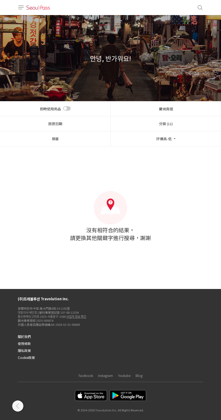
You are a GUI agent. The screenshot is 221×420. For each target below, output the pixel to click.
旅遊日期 (55, 123)
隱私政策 (24, 350)
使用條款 (24, 343)
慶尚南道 (166, 108)
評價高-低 (164, 138)
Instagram (105, 375)
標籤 (55, 138)
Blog (139, 375)
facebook (86, 375)
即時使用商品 (50, 108)
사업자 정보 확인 (76, 316)
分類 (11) (166, 123)
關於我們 (24, 336)
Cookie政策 (26, 357)
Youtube (124, 375)
